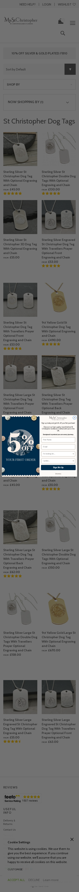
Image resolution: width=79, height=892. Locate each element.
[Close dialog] (74, 417)
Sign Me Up (58, 468)
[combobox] (57, 453)
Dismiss (58, 474)
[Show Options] (73, 453)
